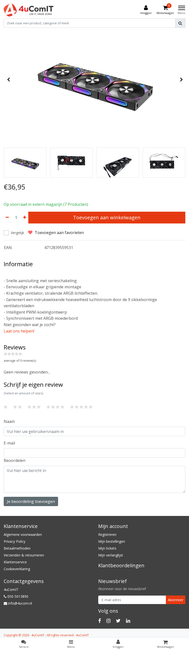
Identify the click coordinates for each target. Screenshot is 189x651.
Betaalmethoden (17, 548)
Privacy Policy (14, 541)
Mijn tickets (107, 548)
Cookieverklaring (17, 569)
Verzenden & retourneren (24, 555)
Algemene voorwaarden (23, 534)
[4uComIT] (28, 10)
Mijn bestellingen (111, 541)
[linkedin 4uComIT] (128, 620)
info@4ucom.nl (20, 603)
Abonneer (175, 599)
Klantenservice (15, 562)
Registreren (107, 534)
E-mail (9, 443)
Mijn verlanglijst (110, 555)
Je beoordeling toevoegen (31, 501)
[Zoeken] (180, 23)
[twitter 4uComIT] (118, 620)
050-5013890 (17, 596)
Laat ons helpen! (19, 331)
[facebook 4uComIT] (99, 620)
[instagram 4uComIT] (108, 620)
